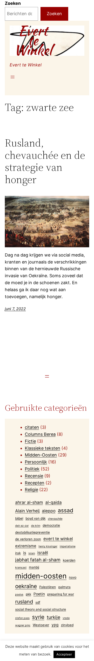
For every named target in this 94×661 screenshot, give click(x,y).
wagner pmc (22, 625)
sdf (37, 602)
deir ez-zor (22, 525)
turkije (53, 617)
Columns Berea (40, 434)
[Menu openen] (12, 77)
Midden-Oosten (41, 454)
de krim (35, 525)
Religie (31, 489)
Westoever (41, 625)
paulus (19, 594)
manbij (34, 567)
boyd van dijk (36, 518)
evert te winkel (58, 538)
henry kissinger (48, 546)
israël (42, 552)
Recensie (34, 475)
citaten (32, 427)
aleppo (48, 510)
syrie (38, 617)
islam (31, 553)
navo (72, 577)
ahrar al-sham (29, 502)
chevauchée (55, 518)
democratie (51, 525)
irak (18, 553)
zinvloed (67, 625)
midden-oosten (41, 576)
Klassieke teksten (42, 448)
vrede (66, 618)
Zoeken (13, 3)
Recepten (34, 482)
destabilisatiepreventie (32, 532)
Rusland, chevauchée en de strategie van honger (45, 161)
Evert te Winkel (25, 64)
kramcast (21, 567)
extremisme (25, 546)
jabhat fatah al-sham (37, 560)
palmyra (64, 587)
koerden (69, 560)
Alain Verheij (27, 510)
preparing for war (60, 594)
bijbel (19, 518)
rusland (24, 601)
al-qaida (53, 502)
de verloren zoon (28, 539)
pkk (28, 594)
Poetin (39, 594)
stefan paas (22, 618)
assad (65, 510)
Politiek (32, 468)
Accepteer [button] (64, 654)
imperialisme (67, 546)
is (24, 553)
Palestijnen (47, 587)
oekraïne (26, 586)
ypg (55, 624)
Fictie (30, 441)
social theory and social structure (40, 609)
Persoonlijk (36, 461)
